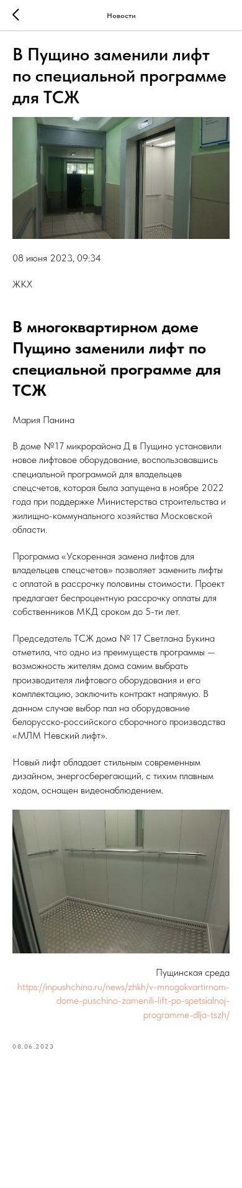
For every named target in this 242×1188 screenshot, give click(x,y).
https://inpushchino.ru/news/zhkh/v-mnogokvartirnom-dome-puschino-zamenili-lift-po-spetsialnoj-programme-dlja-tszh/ (123, 1001)
